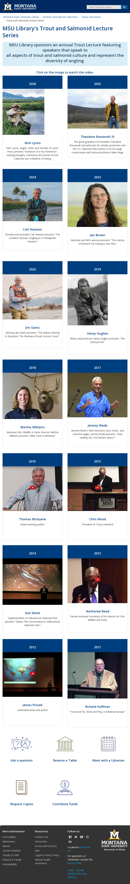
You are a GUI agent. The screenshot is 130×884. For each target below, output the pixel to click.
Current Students (12, 850)
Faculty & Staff (11, 855)
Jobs (37, 850)
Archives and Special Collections (60, 17)
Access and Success (46, 846)
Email (70, 870)
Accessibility (9, 837)
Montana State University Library (21, 17)
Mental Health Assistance (42, 861)
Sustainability (10, 864)
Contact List (41, 837)
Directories (41, 841)
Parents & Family (12, 859)
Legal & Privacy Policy (47, 855)
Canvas (80, 870)
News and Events (91, 17)
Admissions (9, 841)
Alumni (6, 846)
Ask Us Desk (74, 863)
